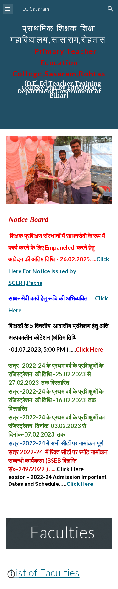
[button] (7, 8)
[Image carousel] (59, 170)
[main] (59, 64)
